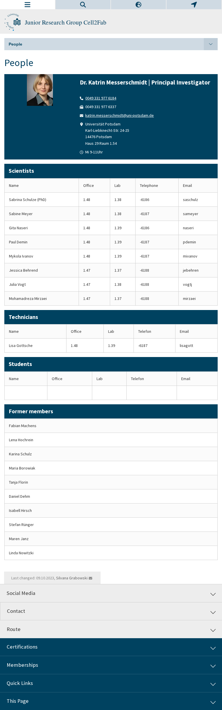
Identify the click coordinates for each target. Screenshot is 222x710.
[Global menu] (193, 4)
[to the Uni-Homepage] (12, 22)
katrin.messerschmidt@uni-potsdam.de (119, 115)
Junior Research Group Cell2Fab (65, 22)
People (15, 44)
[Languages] (138, 4)
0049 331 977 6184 (100, 98)
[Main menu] (27, 4)
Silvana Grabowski (72, 578)
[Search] (83, 4)
